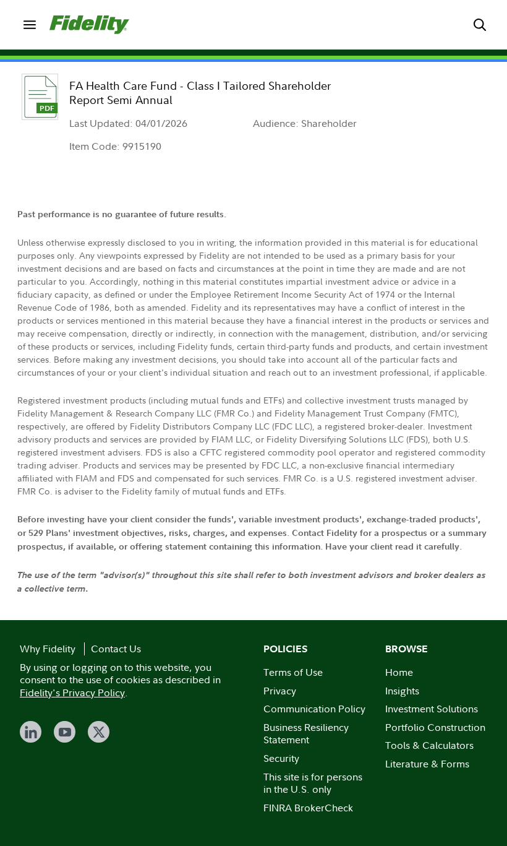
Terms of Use (293, 672)
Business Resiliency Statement (306, 733)
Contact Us (116, 648)
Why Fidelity (47, 648)
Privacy (279, 690)
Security (281, 758)
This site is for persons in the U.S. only (312, 783)
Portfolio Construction (435, 727)
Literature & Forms (427, 763)
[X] (98, 732)
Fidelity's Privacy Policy (72, 692)
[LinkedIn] (30, 732)
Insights (402, 690)
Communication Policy (314, 708)
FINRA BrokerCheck (308, 807)
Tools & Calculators (429, 745)
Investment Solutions (431, 708)
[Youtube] (64, 732)
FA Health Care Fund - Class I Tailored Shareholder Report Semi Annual (200, 93)
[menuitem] (30, 25)
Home (399, 672)
